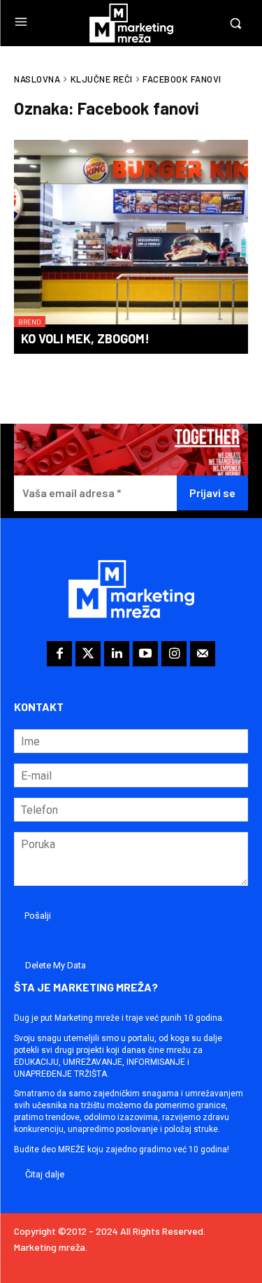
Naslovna (37, 79)
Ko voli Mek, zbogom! (85, 338)
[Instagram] (174, 653)
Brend (29, 321)
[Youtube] (145, 653)
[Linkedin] (116, 653)
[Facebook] (59, 653)
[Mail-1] (202, 653)
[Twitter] (88, 653)
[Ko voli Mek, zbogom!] (131, 233)
